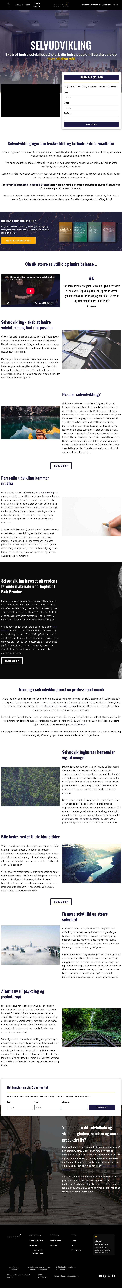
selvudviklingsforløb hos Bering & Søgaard (27, 184)
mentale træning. (79, 724)
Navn (66, 92)
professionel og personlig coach (58, 706)
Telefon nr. (68, 113)
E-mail (66, 102)
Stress (103, 785)
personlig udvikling (45, 492)
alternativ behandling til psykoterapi (82, 818)
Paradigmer (40, 507)
